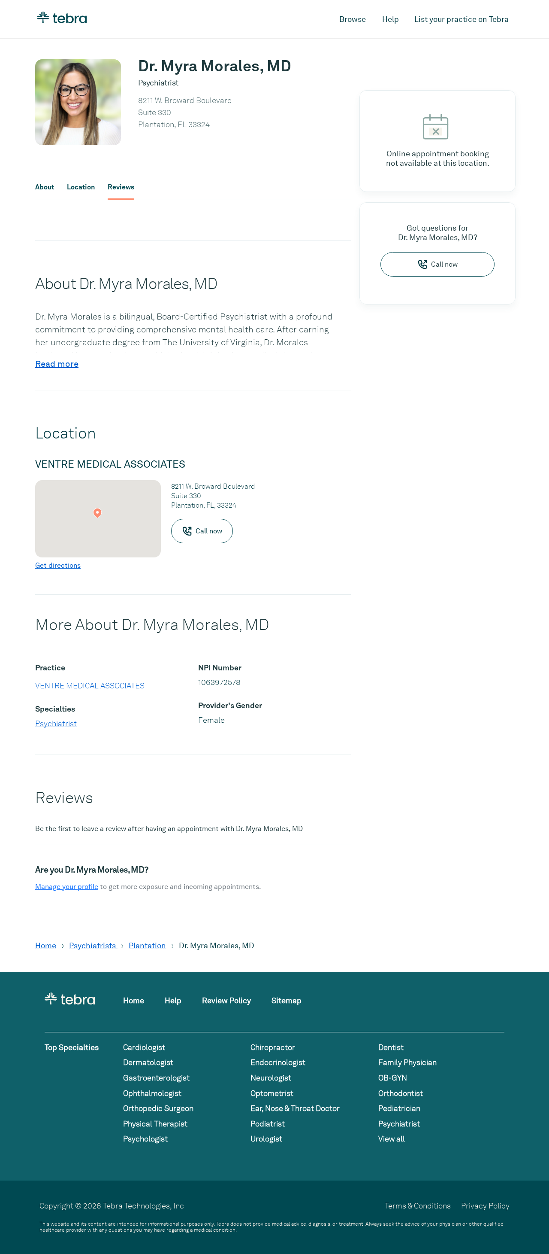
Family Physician (407, 1062)
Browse (352, 19)
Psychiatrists (93, 945)
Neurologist (270, 1077)
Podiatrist (267, 1123)
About (44, 187)
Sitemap (286, 1000)
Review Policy (226, 1000)
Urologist (266, 1138)
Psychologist (145, 1138)
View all (391, 1138)
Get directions (58, 565)
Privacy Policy (485, 1205)
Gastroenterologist (156, 1077)
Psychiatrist (56, 723)
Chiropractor (272, 1047)
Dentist (391, 1047)
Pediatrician (399, 1108)
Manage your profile (66, 887)
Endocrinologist (277, 1062)
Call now (444, 264)
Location (81, 187)
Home (45, 945)
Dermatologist (148, 1062)
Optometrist (271, 1093)
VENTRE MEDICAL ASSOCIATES (90, 685)
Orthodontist (400, 1093)
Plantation (147, 945)
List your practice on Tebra (461, 19)
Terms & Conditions (418, 1205)
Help (390, 19)
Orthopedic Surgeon (158, 1108)
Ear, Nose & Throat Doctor (295, 1108)
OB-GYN (392, 1077)
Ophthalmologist (152, 1093)
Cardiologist (144, 1047)
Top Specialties (72, 1047)
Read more (56, 363)
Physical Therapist (155, 1123)
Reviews (121, 187)
